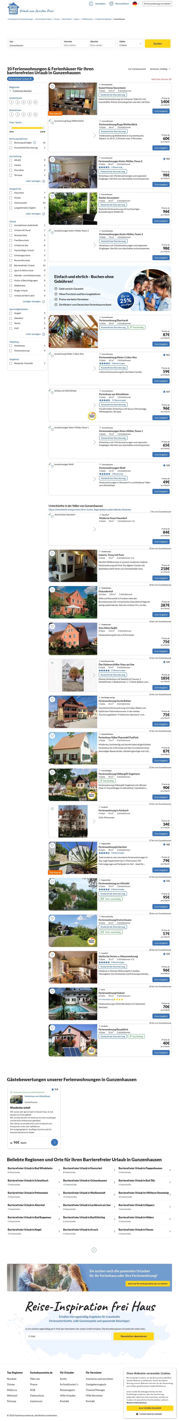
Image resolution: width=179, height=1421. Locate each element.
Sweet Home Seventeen (112, 88)
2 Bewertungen (118, 363)
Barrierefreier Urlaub (29, 265)
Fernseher (29, 170)
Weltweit (12, 1395)
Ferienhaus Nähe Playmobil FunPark (119, 737)
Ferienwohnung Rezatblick (113, 1029)
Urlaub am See (29, 245)
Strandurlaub (29, 235)
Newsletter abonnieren (134, 1336)
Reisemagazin (67, 1389)
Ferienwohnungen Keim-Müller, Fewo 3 (121, 234)
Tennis (29, 323)
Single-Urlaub (29, 290)
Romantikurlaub (29, 260)
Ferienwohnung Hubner (112, 993)
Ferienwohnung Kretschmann (115, 920)
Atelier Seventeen (109, 197)
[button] (150, 1414)
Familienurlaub (29, 240)
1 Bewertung (116, 167)
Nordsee (11, 1378)
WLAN (29, 160)
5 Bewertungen (117, 962)
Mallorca (12, 1389)
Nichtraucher (29, 202)
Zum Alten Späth (108, 628)
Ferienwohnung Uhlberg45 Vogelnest (119, 774)
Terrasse (29, 175)
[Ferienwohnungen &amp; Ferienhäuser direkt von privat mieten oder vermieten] (30, 11)
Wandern (29, 318)
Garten (29, 165)
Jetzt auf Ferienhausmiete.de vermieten (148, 1283)
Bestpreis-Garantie (29, 363)
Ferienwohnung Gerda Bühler (115, 701)
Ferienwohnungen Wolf (112, 468)
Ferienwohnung (29, 350)
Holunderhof (106, 591)
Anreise (68, 41)
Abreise (94, 41)
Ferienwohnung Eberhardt (113, 320)
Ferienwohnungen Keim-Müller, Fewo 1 (121, 431)
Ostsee (11, 1384)
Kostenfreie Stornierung (29, 147)
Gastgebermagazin (96, 1384)
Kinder (29, 197)
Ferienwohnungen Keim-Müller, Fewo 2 (120, 161)
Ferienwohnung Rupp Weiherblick (118, 124)
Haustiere (29, 192)
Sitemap (11, 1401)
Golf (29, 328)
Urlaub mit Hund (29, 230)
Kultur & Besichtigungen (29, 280)
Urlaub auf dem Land (29, 295)
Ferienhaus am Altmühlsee (114, 394)
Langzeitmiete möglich (29, 207)
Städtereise (29, 285)
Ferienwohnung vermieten (157, 3)
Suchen (158, 43)
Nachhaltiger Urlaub (29, 250)
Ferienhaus (29, 345)
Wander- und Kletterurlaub (29, 275)
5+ (35, 102)
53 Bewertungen (118, 670)
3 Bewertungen (117, 853)
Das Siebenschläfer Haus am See (116, 664)
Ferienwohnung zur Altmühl (114, 883)
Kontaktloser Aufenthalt (29, 225)
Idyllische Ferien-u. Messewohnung (118, 956)
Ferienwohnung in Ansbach (114, 810)
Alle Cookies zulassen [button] (150, 1408)
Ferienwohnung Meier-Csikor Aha (118, 357)
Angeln (29, 313)
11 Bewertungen (119, 400)
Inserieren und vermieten (99, 1378)
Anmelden (100, 3)
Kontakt (64, 1401)
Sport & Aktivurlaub (29, 270)
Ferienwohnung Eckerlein (113, 847)
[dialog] (150, 1393)
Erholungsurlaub (29, 255)
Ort (11, 41)
